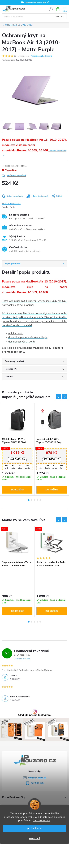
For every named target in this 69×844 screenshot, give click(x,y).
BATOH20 (17, 459)
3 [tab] (34, 500)
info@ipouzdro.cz (37, 777)
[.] (17, 419)
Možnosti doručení (16, 175)
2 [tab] (31, 500)
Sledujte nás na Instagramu (35, 715)
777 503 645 (37, 783)
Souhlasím (36, 828)
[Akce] (17, 542)
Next (64, 396)
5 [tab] (40, 500)
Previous (58, 396)
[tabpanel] (17, 449)
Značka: (11, 203)
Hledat (60, 16)
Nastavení (34, 838)
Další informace (41, 820)
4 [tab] (37, 500)
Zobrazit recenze (22, 658)
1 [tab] (29, 500)
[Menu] (64, 9)
